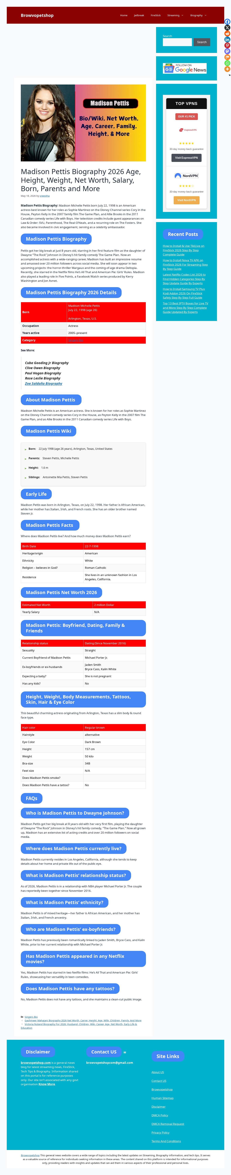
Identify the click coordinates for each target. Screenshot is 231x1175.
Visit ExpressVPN (186, 157)
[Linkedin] (227, 39)
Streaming (173, 15)
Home (123, 15)
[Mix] (227, 57)
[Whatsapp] (227, 63)
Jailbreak (139, 15)
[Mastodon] (227, 51)
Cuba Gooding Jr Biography (47, 362)
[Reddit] (227, 34)
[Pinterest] (227, 45)
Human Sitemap (163, 1098)
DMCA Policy (160, 1115)
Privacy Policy (160, 1132)
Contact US (159, 1081)
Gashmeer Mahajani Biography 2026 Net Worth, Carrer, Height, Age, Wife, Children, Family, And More (83, 1020)
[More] (227, 69)
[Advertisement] (83, 50)
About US (158, 1072)
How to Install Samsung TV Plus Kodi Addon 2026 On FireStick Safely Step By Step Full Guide (184, 293)
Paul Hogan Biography (43, 373)
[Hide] (229, 75)
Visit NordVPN (186, 200)
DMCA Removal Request (168, 1124)
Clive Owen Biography (42, 367)
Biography (196, 15)
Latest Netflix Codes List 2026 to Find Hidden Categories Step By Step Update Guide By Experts (184, 279)
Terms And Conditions (166, 1141)
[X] (227, 28)
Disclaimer (159, 1107)
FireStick (156, 15)
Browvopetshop (37, 15)
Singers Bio (75, 340)
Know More (47, 1084)
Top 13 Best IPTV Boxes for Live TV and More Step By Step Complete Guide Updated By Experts (185, 307)
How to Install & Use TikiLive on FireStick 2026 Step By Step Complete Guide (183, 250)
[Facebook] (227, 22)
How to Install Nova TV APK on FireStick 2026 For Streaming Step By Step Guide (185, 264)
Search (167, 36)
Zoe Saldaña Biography (43, 383)
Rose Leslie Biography (42, 378)
